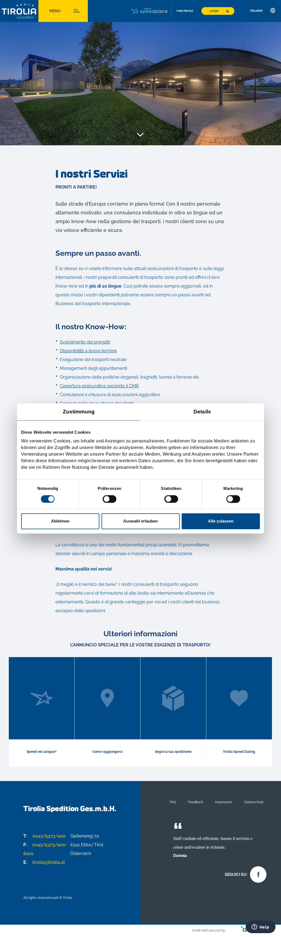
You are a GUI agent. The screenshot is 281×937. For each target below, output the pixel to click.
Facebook (257, 873)
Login (214, 11)
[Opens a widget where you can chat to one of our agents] (260, 927)
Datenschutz (254, 802)
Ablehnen (60, 521)
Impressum (223, 802)
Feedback (195, 802)
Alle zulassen (221, 521)
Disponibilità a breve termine (88, 350)
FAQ (173, 802)
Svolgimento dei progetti (85, 342)
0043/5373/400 (44, 836)
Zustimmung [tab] (79, 412)
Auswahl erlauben (140, 521)
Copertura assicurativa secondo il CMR (99, 385)
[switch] (109, 499)
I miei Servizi (184, 10)
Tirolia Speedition (19, 11)
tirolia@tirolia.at (44, 862)
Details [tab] (202, 412)
